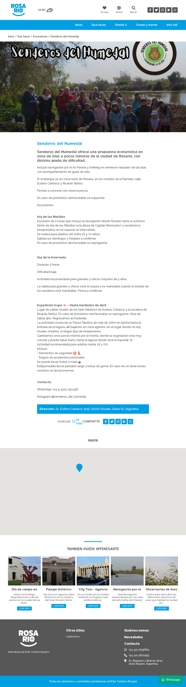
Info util (172, 24)
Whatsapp (173, 679)
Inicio (78, 24)
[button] (79, 468)
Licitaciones (72, 636)
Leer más (24, 608)
